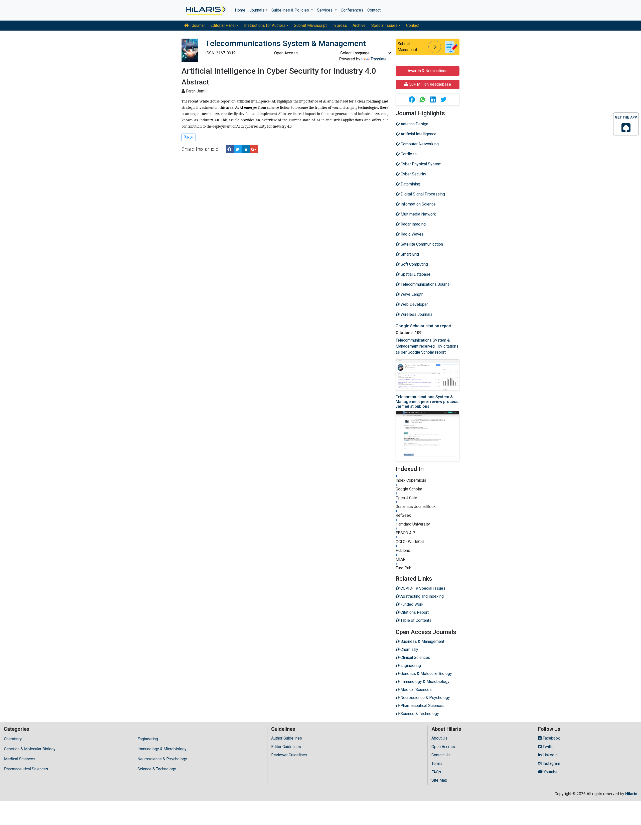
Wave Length (411, 294)
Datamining (410, 184)
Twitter (548, 746)
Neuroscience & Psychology (162, 759)
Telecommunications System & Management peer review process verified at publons (427, 401)
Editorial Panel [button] (223, 25)
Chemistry (13, 739)
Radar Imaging (413, 224)
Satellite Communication (421, 244)
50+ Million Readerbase (429, 84)
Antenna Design (414, 124)
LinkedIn (550, 755)
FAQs (436, 772)
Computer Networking (419, 144)
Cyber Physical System (420, 164)
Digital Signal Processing (422, 194)
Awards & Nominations (427, 70)
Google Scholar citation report (423, 326)
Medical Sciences (19, 759)
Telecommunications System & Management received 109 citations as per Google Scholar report (427, 346)
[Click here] (205, 10)
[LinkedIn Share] (246, 149)
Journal (198, 25)
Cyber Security (413, 174)
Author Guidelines (286, 738)
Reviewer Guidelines (289, 755)
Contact (374, 10)
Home (240, 10)
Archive (359, 25)
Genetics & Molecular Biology (30, 749)
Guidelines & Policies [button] (290, 10)
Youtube (550, 772)
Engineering (147, 739)
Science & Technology (156, 769)
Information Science (418, 204)
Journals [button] (256, 10)
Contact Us (440, 755)
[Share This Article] (411, 99)
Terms (436, 763)
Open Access (443, 746)
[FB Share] (230, 149)
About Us (439, 738)
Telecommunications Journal (425, 284)
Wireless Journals (416, 314)
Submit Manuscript (310, 25)
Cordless (408, 154)
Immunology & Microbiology (162, 749)
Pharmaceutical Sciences (26, 769)
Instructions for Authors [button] (264, 25)
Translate (379, 59)
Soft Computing (414, 264)
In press (340, 25)
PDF (190, 137)
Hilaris (631, 793)
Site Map (439, 780)
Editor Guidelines (286, 746)
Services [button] (325, 10)
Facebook (551, 738)
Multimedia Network (418, 214)
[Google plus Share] (254, 149)
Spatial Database (415, 274)
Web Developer (414, 304)
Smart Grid (409, 254)
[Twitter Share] (238, 149)
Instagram (551, 763)
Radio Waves (412, 234)
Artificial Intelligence (418, 134)
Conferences (352, 10)
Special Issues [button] (384, 25)
